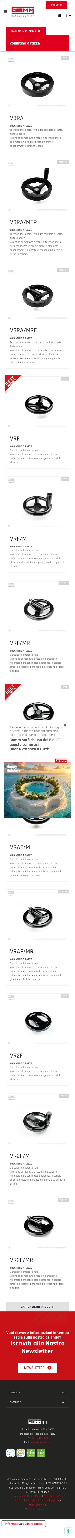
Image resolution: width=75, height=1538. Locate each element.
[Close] (65, 725)
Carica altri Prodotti (37, 1307)
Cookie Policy (34, 1496)
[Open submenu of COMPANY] (63, 1393)
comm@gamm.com (40, 1442)
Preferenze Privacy (53, 1496)
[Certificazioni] (37, 1453)
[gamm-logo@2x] (22, 8)
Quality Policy (52, 1500)
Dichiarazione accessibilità (28, 1500)
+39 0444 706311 (39, 1438)
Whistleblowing (37, 1504)
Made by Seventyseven (37, 1509)
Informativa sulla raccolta (23, 1524)
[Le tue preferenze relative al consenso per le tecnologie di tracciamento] (68, 1531)
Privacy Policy (18, 1496)
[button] (5, 11)
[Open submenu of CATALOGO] (63, 1402)
